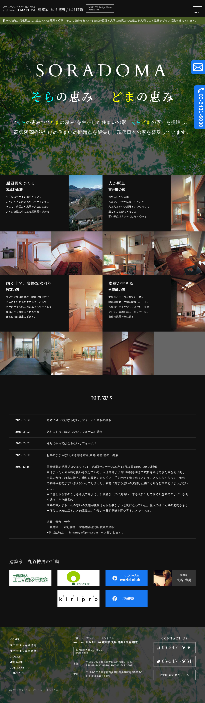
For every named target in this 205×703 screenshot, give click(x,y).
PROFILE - (22, 645)
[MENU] (197, 6)
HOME (14, 639)
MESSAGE (16, 662)
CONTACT (16, 673)
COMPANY (17, 668)
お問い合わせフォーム (174, 675)
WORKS (15, 657)
